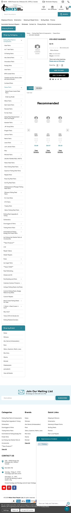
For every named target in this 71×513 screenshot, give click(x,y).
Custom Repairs (8, 296)
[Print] (55, 79)
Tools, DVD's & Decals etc (11, 316)
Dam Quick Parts (9, 105)
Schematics (17, 20)
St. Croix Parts (8, 198)
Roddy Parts (8, 65)
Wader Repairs (8, 255)
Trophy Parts (8, 206)
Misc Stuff (7, 312)
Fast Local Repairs (53, 434)
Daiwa (5, 333)
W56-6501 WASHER (36, 135)
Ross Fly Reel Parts (10, 179)
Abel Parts (7, 45)
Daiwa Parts (7, 87)
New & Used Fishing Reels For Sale (11, 301)
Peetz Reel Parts (9, 163)
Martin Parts (7, 138)
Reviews (38, 88)
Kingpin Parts (8, 130)
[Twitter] (58, 79)
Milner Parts (7, 101)
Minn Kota (6, 353)
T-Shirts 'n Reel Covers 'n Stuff (11, 307)
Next (67, 130)
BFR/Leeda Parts (9, 73)
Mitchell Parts (8, 154)
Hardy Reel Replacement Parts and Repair (11, 117)
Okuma (6, 357)
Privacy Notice (41, 24)
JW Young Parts (9, 126)
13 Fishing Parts (9, 53)
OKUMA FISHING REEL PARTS (13, 158)
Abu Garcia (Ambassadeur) (11, 341)
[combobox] (36, 14)
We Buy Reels (45, 20)
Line (5, 247)
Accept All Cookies (27, 510)
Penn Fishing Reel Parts (11, 167)
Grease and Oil (8, 275)
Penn (5, 345)
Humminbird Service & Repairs (10, 24)
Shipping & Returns (7, 20)
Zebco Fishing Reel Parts (11, 210)
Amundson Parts (9, 61)
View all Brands (8, 373)
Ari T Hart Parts (9, 49)
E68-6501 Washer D (60, 136)
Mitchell (6, 361)
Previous (28, 130)
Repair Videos (8, 251)
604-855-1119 (69, 2)
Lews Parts (7, 142)
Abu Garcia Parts (9, 57)
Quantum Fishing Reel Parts (12, 171)
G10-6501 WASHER (34, 35)
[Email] (53, 79)
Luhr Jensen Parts (9, 146)
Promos (52, 20)
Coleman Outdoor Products (12, 283)
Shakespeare (7, 365)
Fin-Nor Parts (8, 113)
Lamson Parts (8, 134)
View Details (36, 151)
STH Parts (7, 202)
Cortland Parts (8, 83)
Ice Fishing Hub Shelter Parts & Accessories (13, 238)
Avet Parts (7, 69)
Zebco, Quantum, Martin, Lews (12, 349)
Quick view (36, 128)
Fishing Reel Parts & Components (9, 40)
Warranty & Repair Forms (31, 20)
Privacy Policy (45, 506)
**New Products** (9, 243)
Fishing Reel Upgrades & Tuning (11, 214)
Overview (31, 88)
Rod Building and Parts (10, 279)
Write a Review (54, 50)
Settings (6, 510)
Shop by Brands (7, 28)
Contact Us (32, 24)
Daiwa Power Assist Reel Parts (12, 92)
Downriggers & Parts (10, 223)
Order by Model (9, 97)
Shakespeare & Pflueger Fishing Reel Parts (13, 187)
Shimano (6, 337)
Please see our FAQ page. (57, 61)
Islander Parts (8, 122)
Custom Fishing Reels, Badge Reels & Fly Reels (12, 291)
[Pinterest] (60, 79)
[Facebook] (50, 79)
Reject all (15, 510)
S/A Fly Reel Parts (9, 183)
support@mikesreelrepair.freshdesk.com (64, 2)
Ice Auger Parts (8, 263)
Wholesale (25, 24)
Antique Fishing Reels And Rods (13, 287)
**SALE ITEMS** (8, 267)
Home (28, 33)
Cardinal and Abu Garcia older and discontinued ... (13, 78)
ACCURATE (7, 369)
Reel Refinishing (8, 271)
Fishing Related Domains (11, 320)
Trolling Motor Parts (9, 227)
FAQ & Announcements (54, 24)
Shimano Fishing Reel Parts (10, 193)
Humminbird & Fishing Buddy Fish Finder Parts (10, 232)
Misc (5, 150)
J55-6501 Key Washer (48, 136)
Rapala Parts (8, 175)
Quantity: (52, 65)
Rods (5, 259)
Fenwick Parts (8, 109)
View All (4, 449)
